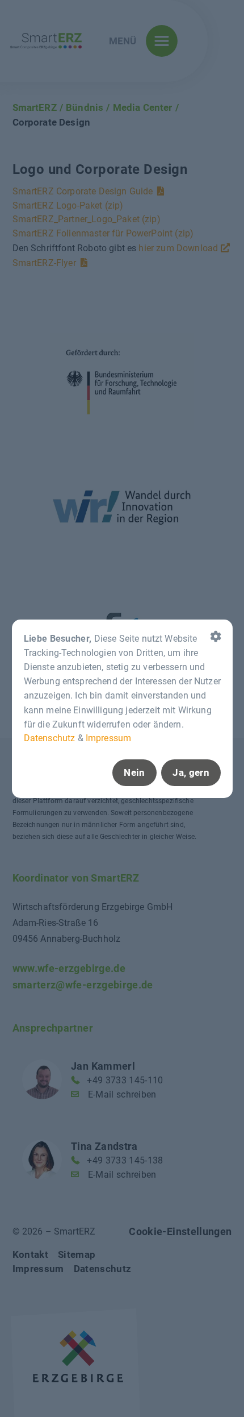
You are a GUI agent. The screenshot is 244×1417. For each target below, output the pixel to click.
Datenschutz (49, 738)
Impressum (108, 738)
